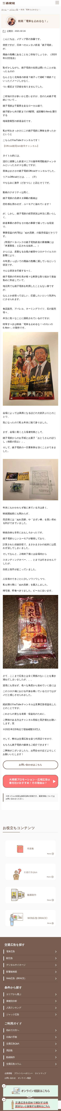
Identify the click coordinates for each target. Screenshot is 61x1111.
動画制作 (10, 1057)
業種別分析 (11, 1001)
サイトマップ (40, 1073)
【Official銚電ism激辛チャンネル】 (21, 146)
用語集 (9, 1050)
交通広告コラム (13, 1064)
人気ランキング (13, 1008)
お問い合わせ (10, 1078)
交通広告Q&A (12, 1044)
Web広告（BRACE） (16, 978)
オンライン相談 (24, 1078)
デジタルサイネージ (15, 965)
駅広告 (9, 958)
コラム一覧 (13, 10)
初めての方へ (12, 1030)
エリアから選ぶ (13, 994)
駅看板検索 (11, 972)
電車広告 (10, 951)
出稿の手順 (11, 1037)
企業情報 (8, 1073)
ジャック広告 (12, 1014)
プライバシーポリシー (23, 1073)
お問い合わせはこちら (30, 765)
